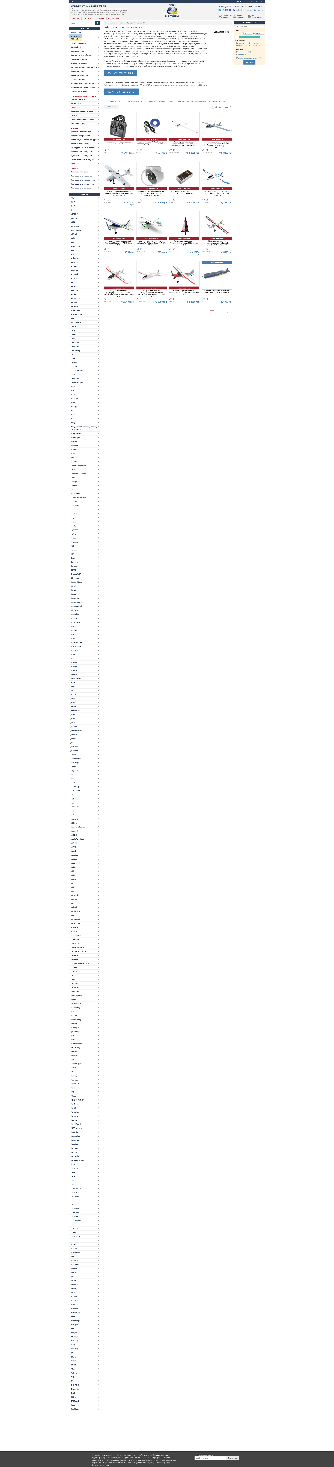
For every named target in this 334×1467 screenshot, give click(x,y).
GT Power (75, 578)
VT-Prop (74, 1300)
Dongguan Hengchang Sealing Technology (84, 428)
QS (72, 975)
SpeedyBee (75, 1136)
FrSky (73, 546)
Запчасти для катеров (81, 188)
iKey (72, 686)
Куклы (73, 164)
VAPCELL (74, 1272)
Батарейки (76, 47)
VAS (72, 1276)
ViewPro (74, 1284)
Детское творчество (80, 135)
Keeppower (75, 758)
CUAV (73, 374)
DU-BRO (74, 449)
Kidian (73, 766)
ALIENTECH (75, 246)
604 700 (73, 206)
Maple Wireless (77, 839)
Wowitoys (75, 1341)
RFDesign (75, 1027)
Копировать (108, 150)
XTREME (74, 1361)
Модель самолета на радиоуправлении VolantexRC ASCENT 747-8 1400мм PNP (216, 243)
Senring (74, 1076)
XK (72, 1353)
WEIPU (73, 1317)
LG (72, 795)
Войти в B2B (241, 1)
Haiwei (73, 590)
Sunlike (74, 1152)
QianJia (74, 967)
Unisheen (75, 1264)
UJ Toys (74, 1248)
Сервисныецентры (227, 17)
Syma (73, 1164)
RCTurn (74, 1015)
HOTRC (74, 658)
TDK (72, 1184)
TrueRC (74, 1232)
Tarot (73, 1176)
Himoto (74, 630)
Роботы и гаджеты (79, 123)
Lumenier (75, 819)
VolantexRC (76, 1292)
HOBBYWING (76, 646)
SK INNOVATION (77, 1100)
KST (72, 779)
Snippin (74, 1120)
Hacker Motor (77, 582)
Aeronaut (75, 226)
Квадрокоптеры (78, 99)
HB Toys (74, 610)
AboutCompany (240, 17)
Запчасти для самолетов (82, 184)
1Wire (73, 198)
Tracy (73, 1224)
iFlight (73, 682)
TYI (72, 1240)
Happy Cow (75, 598)
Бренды (84, 194)
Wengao (74, 1324)
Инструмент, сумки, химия (83, 87)
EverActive (75, 493)
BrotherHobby (77, 314)
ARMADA (74, 270)
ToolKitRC (75, 1208)
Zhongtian (75, 1389)
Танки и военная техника (82, 119)
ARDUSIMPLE (76, 262)
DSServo (74, 445)
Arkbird (74, 266)
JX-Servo (74, 750)
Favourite (75, 506)
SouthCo (74, 1132)
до (254, 33)
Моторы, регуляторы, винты (84, 67)
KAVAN (73, 754)
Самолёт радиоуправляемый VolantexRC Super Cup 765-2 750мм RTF (119, 243)
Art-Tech (74, 274)
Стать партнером (254, 1)
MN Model (75, 895)
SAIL (72, 1060)
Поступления (114, 18)
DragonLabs (76, 433)
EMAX (73, 477)
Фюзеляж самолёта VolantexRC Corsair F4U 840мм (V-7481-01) (217, 292)
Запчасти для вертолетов (83, 180)
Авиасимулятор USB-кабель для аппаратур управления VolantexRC (151, 143)
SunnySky (75, 1156)
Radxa (73, 999)
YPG (72, 1377)
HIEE (72, 626)
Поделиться (105, 149)
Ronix (73, 1040)
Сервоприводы (77, 71)
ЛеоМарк (75, 1409)
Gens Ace (75, 566)
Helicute (74, 618)
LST (72, 815)
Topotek (74, 1216)
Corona (74, 362)
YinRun (74, 1373)
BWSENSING (76, 322)
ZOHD (73, 1397)
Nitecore (74, 927)
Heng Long (75, 622)
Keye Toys (75, 763)
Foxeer (74, 538)
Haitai (73, 586)
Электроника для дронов (82, 83)
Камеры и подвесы (79, 75)
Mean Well (75, 863)
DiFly (73, 402)
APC (72, 254)
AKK (72, 242)
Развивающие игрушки (81, 151)
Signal (229, 10)
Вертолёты (76, 103)
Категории (85, 28)
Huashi (74, 670)
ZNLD (73, 1393)
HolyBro (74, 650)
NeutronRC (75, 923)
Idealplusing (76, 678)
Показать (249, 62)
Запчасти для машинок (81, 176)
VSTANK (74, 1296)
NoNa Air (74, 931)
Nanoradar (75, 919)
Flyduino (74, 530)
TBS (72, 1180)
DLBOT (74, 414)
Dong (73, 423)
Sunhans (74, 1148)
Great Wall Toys (77, 574)
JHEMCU (74, 718)
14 (226, 106)
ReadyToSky (76, 1019)
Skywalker (75, 1112)
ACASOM (74, 214)
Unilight (74, 1260)
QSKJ (73, 979)
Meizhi (73, 867)
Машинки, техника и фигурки (84, 139)
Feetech (74, 510)
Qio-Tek (74, 971)
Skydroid (74, 1104)
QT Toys (74, 983)
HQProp (74, 662)
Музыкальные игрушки (81, 155)
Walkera (74, 1308)
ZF (72, 1381)
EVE (72, 489)
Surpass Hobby (77, 1160)
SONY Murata (76, 1128)
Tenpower (75, 1196)
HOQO (73, 654)
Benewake (75, 298)
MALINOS (75, 835)
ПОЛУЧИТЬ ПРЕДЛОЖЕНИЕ (120, 73)
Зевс (73, 1405)
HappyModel (76, 606)
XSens (73, 1357)
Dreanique (75, 437)
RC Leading (75, 1007)
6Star (73, 210)
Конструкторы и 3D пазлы (83, 148)
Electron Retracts (78, 473)
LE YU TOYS (75, 791)
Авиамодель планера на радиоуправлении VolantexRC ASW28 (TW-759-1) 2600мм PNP (184, 144)
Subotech (75, 1144)
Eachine (74, 461)
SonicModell (76, 1124)
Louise (73, 811)
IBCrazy (74, 674)
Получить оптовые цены (121, 91)
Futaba (74, 550)
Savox (73, 1068)
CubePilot (75, 378)
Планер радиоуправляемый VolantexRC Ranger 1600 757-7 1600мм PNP (217, 193)
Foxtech (74, 542)
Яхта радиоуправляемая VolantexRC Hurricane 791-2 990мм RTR (184, 243)
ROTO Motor (76, 1043)
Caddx (73, 326)
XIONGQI (74, 1349)
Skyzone (74, 1116)
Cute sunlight (77, 382)
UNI (72, 1256)
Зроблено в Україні (75, 37)
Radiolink (75, 991)
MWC (73, 915)
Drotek (74, 441)
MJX (72, 887)
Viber (226, 10)
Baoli (73, 282)
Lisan (73, 803)
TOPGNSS (75, 1212)
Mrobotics (75, 911)
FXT (72, 554)
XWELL (73, 1365)
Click (73, 354)
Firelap (74, 522)
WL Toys (74, 1337)
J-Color (73, 694)
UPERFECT (75, 1268)
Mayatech (75, 855)
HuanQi (74, 666)
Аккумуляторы (77, 51)
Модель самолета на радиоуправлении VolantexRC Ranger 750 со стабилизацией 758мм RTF (119, 293)
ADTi (73, 222)
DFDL (73, 394)
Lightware (75, 799)
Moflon (74, 899)
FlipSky (74, 526)
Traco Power (76, 1220)
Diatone (74, 398)
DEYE (73, 390)
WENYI (73, 1329)
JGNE (73, 714)
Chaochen (75, 342)
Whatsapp (223, 10)
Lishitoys (75, 807)
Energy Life (75, 481)
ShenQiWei (75, 1084)
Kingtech (75, 770)
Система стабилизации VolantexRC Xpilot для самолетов (184, 192)
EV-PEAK (74, 486)
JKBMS (73, 738)
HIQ (72, 634)
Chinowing (75, 350)
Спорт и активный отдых (82, 160)
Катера (74, 115)
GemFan (74, 562)
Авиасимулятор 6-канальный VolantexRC (119, 143)
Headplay (75, 614)
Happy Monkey (77, 602)
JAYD (73, 702)
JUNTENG (74, 746)
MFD (72, 871)
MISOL (73, 879)
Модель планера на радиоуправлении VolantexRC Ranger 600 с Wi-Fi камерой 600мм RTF (151, 293)
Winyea (74, 1333)
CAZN (73, 338)
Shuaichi (74, 1088)
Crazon (74, 366)
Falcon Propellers (78, 498)
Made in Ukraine (78, 827)
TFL (72, 1200)
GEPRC (73, 570)
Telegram (219, 10)
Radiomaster (76, 995)
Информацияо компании (257, 17)
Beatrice (74, 290)
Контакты (258, 10)
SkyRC (73, 1108)
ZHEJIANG (75, 1385)
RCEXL (73, 1011)
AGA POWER (76, 230)
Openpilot (75, 939)
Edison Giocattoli (78, 465)
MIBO (73, 875)
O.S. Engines (76, 935)
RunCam (74, 1052)
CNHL (73, 358)
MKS (72, 891)
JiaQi (73, 722)
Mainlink (74, 831)
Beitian (74, 294)
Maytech (74, 859)
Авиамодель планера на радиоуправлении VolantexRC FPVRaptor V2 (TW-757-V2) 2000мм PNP (217, 144)
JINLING (74, 726)
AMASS (74, 250)
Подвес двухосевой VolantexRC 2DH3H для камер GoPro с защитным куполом (151, 193)
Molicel (74, 907)
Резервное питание (80, 91)
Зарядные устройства (81, 55)
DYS (72, 457)
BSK (72, 318)
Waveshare (75, 1312)
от (242, 33)
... (223, 106)
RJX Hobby (75, 1031)
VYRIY (73, 1304)
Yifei (73, 1369)
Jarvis (73, 698)
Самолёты (75, 107)
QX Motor (75, 987)
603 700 (73, 202)
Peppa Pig (75, 943)
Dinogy (74, 407)
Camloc (74, 334)
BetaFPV (74, 306)
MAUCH (74, 847)
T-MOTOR (75, 1168)
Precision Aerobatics (80, 963)
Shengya (74, 1080)
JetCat (73, 706)
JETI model (75, 710)
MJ (72, 883)
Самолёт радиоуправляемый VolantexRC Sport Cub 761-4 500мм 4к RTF (184, 293)
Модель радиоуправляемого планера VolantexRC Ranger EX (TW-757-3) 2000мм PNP (118, 193)
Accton (74, 218)
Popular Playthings (79, 951)
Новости (75, 18)
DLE (72, 419)
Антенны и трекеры (80, 63)
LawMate (75, 783)
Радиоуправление (79, 59)
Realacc (74, 1023)
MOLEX (74, 903)
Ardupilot (75, 258)
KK (72, 775)
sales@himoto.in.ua (244, 10)
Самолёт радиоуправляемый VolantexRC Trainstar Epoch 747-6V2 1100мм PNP (151, 243)
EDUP (73, 469)
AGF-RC (74, 234)
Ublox (73, 1244)
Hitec (73, 638)
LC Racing (75, 787)
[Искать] (97, 23)
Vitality (74, 1288)
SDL (72, 1072)
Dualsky (74, 453)
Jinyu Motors (76, 730)
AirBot (73, 238)
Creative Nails (77, 370)
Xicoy (73, 1345)
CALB (73, 330)
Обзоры (87, 18)
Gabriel (74, 558)
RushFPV (74, 1056)
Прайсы (100, 18)
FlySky (73, 534)
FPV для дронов (78, 79)
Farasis (74, 502)
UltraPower (76, 1252)
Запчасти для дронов (81, 172)
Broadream (75, 310)
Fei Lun (74, 514)
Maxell (73, 851)
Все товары (76, 32)
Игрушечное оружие (80, 143)
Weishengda (76, 1320)
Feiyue (73, 518)
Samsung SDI (76, 1064)
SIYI (72, 1092)
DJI (72, 411)
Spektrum (75, 1140)
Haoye (73, 594)
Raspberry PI (76, 1003)
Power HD (75, 955)
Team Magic (76, 1188)
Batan (73, 286)
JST (72, 742)
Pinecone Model (78, 947)
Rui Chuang (75, 1047)
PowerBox (75, 959)
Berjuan (74, 302)
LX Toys (74, 823)
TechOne (75, 1192)
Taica (73, 1172)
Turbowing (75, 1236)
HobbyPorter (76, 642)
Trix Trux (75, 1228)
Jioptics (74, 734)
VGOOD (74, 1280)
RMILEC (74, 1035)
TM (72, 1204)
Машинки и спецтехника (82, 111)
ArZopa (74, 278)
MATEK (73, 843)
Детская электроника (81, 131)
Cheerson (75, 346)
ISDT (73, 690)
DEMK (73, 386)
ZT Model (75, 1401)
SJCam (73, 1096)
